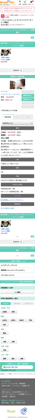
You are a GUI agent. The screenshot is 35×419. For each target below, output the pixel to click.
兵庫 (13, 341)
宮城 (13, 312)
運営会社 (13, 396)
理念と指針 (5, 402)
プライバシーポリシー (9, 394)
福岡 (4, 358)
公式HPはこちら (8, 123)
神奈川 (22, 320)
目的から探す (6, 385)
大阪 (4, 341)
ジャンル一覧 (12, 383)
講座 (17, 292)
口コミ (28, 117)
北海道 (4, 312)
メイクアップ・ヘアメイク (10, 94)
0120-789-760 (12, 367)
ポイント (18, 117)
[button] (17, 236)
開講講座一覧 (17, 70)
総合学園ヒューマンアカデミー (12, 200)
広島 (4, 350)
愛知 (4, 333)
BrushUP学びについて (20, 392)
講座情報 (8, 117)
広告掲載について (24, 394)
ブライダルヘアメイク (7, 275)
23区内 (4, 320)
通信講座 (22, 383)
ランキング (16, 385)
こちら (21, 10)
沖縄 (21, 358)
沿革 (12, 402)
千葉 (30, 320)
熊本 (13, 358)
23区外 (13, 320)
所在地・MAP (20, 402)
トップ (4, 383)
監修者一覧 (25, 385)
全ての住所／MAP (7, 208)
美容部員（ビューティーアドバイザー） (13, 270)
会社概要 (4, 396)
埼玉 (4, 324)
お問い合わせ (6, 392)
